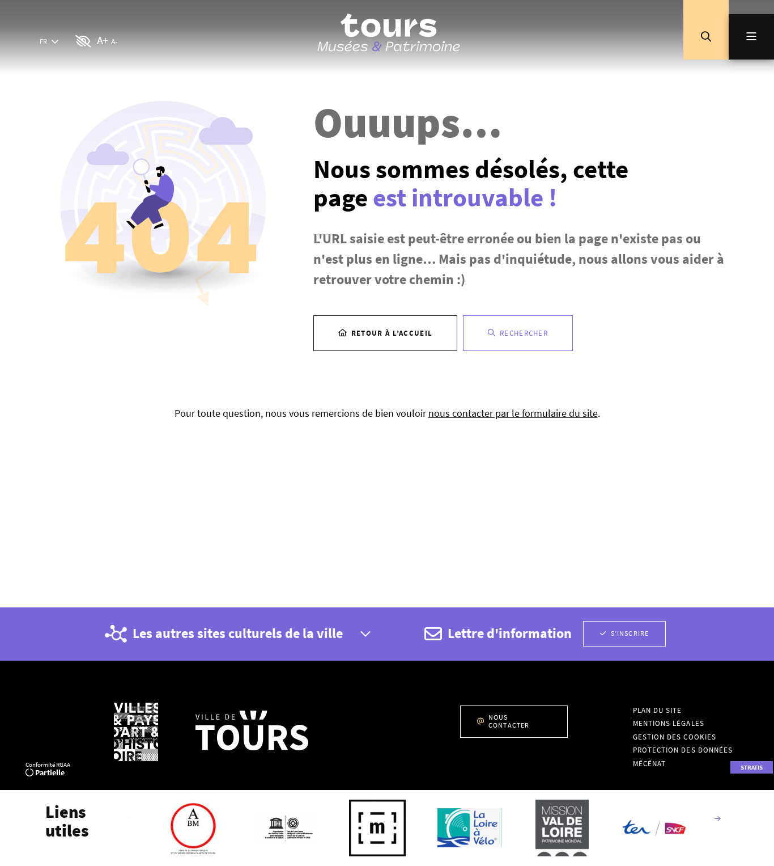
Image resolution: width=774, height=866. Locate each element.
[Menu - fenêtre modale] (751, 37)
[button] (706, 37)
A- (114, 41)
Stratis (752, 767)
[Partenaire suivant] (717, 819)
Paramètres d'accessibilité (83, 42)
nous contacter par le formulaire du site (513, 413)
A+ (102, 40)
